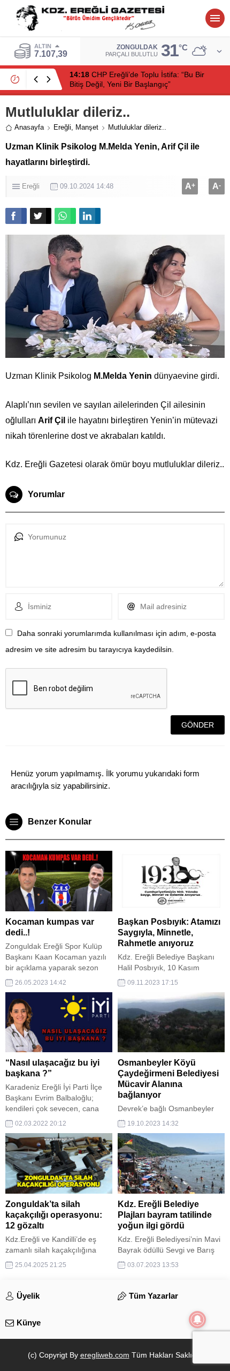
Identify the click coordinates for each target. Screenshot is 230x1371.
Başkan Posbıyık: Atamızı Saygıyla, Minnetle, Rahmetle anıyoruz (169, 932)
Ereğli (62, 127)
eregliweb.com (104, 1355)
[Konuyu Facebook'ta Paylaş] (16, 216)
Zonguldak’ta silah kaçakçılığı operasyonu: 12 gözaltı (53, 1215)
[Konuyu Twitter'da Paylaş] (40, 216)
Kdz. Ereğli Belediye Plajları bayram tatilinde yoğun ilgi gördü (165, 1215)
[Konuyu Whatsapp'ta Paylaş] (65, 216)
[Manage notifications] (197, 1319)
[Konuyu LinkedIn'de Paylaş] (90, 216)
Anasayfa (29, 127)
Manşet (86, 127)
